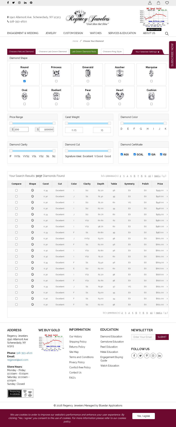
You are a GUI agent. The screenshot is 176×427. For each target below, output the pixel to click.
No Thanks (65, 57)
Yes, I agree (143, 416)
